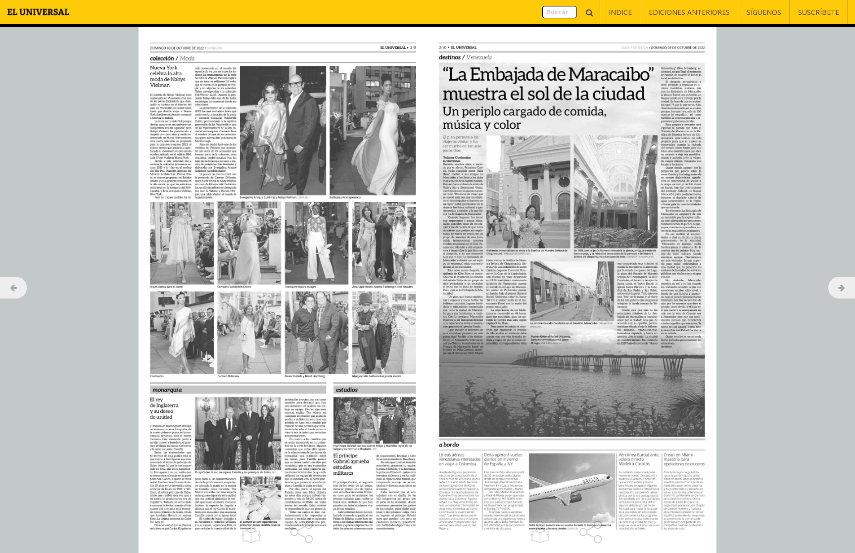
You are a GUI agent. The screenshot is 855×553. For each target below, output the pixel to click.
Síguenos (764, 12)
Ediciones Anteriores (689, 12)
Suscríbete (818, 12)
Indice (620, 12)
